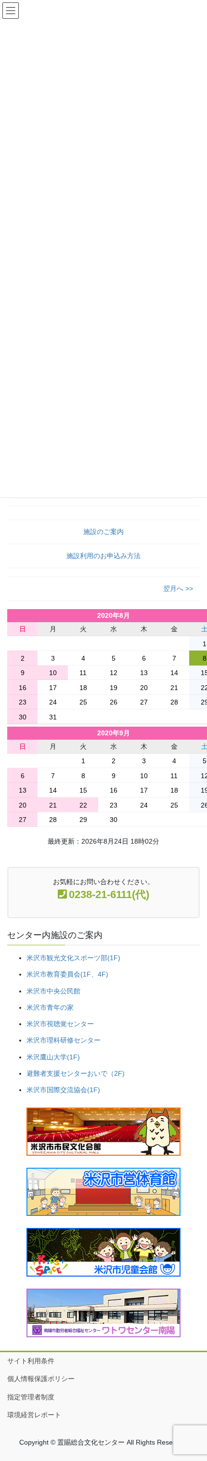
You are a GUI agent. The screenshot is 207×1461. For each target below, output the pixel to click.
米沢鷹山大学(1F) (53, 1057)
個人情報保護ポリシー (41, 1379)
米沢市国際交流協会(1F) (63, 1090)
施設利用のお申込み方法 (103, 556)
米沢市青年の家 (50, 1007)
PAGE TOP (192, 1408)
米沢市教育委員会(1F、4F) (67, 974)
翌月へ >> (178, 588)
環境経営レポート (34, 1415)
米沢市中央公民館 (53, 991)
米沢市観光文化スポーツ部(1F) (73, 958)
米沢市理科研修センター (63, 1040)
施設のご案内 (103, 531)
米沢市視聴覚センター (60, 1024)
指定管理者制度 (30, 1397)
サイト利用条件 (30, 1361)
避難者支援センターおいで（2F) (75, 1073)
